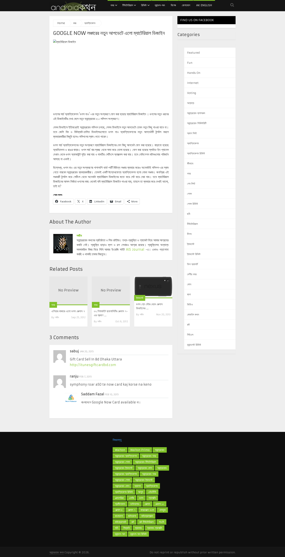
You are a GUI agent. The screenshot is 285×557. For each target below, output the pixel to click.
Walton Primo (140, 450)
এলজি (131, 498)
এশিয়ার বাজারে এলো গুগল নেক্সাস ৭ (68, 311)
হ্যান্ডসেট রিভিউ (194, 344)
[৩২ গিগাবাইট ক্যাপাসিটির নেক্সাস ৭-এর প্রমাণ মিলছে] (111, 290)
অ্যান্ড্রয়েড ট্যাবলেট (144, 480)
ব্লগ (189, 294)
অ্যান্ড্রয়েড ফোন (145, 468)
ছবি (188, 214)
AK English (204, 5)
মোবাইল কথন (193, 314)
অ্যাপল (138, 486)
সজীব (79, 235)
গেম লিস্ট (191, 183)
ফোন (189, 284)
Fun (189, 62)
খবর (112, 5)
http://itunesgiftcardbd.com (93, 365)
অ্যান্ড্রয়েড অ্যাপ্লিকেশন (126, 474)
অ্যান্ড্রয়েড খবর (149, 456)
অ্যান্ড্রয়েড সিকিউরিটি (196, 123)
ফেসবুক (162, 510)
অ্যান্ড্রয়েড (159, 450)
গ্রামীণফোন (120, 504)
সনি (116, 528)
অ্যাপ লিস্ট (192, 133)
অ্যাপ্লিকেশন (193, 143)
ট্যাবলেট (139, 298)
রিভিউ (144, 5)
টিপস (189, 234)
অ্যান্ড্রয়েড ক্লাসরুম (196, 113)
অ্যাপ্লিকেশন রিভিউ (196, 153)
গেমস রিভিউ (192, 203)
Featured (193, 52)
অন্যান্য (190, 103)
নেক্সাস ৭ (131, 510)
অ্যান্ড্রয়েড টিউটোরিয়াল (145, 462)
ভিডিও (190, 304)
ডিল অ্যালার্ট (192, 264)
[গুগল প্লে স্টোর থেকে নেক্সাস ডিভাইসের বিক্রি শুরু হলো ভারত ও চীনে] (153, 287)
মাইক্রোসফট (120, 522)
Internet (193, 83)
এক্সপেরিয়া (119, 498)
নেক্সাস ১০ (159, 504)
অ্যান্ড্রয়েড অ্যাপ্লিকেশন (126, 456)
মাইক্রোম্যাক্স (147, 516)
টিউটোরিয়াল (127, 5)
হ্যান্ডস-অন (160, 5)
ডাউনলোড (134, 504)
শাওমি (161, 522)
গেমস (189, 193)
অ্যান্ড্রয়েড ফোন (122, 486)
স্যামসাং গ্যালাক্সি (154, 528)
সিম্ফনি (126, 528)
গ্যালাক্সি (152, 498)
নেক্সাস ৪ (119, 510)
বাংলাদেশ (119, 516)
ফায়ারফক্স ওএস (147, 510)
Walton (120, 450)
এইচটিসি (152, 492)
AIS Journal (135, 249)
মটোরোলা (132, 516)
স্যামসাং (138, 528)
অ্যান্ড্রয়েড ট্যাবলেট (123, 468)
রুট (188, 324)
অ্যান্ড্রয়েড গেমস (122, 480)
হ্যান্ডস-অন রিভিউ (138, 534)
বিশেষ (173, 5)
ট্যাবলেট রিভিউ (193, 254)
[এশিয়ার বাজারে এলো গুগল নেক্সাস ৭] (68, 290)
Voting (191, 93)
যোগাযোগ (186, 5)
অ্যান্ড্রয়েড (162, 468)
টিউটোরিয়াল (192, 224)
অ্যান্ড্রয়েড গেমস (122, 462)
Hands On (193, 73)
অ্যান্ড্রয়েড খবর (149, 474)
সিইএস (190, 334)
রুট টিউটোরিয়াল (146, 522)
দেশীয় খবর (192, 274)
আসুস (140, 492)
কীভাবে (190, 163)
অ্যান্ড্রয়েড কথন (56, 552)
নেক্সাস (147, 504)
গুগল (141, 498)
